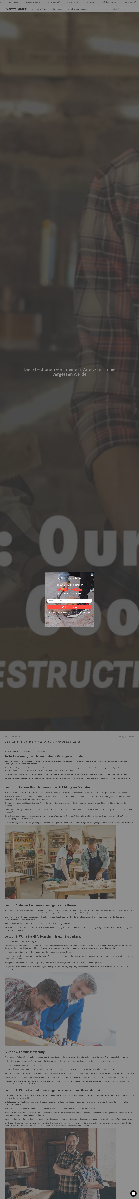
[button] (133, 1193)
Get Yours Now (69, 607)
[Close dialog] (92, 574)
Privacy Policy (69, 614)
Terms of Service (83, 612)
